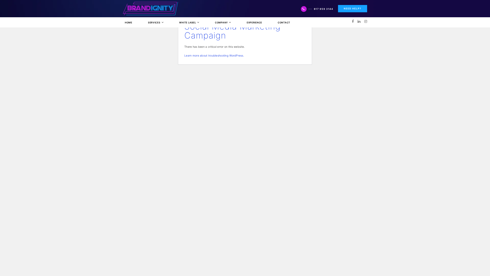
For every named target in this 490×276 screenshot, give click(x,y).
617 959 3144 (323, 8)
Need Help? (352, 8)
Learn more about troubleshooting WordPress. (214, 55)
